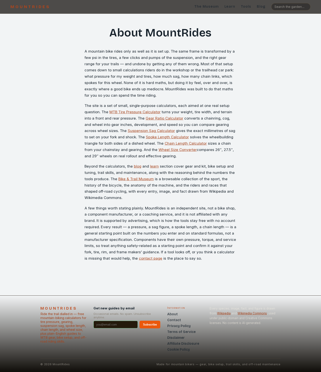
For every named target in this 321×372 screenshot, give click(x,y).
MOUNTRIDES (30, 6)
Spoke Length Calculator (167, 137)
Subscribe (150, 324)
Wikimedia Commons (252, 313)
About (172, 314)
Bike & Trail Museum (136, 179)
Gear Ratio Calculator (164, 118)
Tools (246, 6)
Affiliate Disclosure (183, 343)
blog (137, 166)
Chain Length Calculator (186, 143)
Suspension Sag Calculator (151, 131)
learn (154, 166)
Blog (261, 6)
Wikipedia (224, 313)
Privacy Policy (179, 326)
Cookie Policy (178, 349)
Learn (229, 6)
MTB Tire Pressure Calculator (134, 112)
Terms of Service (181, 332)
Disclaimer (176, 338)
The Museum (206, 6)
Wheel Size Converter (178, 149)
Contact (174, 320)
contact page (150, 258)
